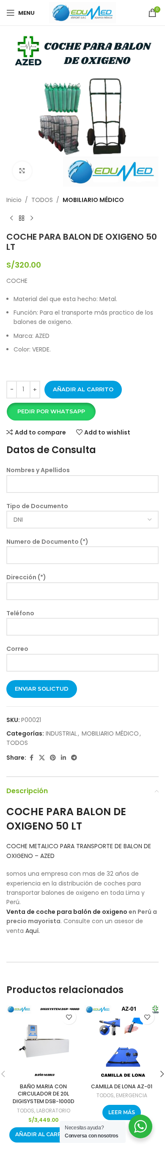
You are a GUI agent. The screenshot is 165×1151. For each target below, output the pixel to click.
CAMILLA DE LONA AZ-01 (121, 1086)
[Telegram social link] (74, 758)
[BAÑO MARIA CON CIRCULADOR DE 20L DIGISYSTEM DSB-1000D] (43, 1042)
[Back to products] (21, 218)
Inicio (14, 200)
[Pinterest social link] (52, 758)
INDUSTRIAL (61, 733)
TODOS (42, 200)
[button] (51, 412)
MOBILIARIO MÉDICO (93, 200)
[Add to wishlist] (68, 1017)
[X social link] (41, 758)
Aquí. (32, 931)
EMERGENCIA (131, 1095)
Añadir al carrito (83, 389)
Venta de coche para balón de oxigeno (66, 912)
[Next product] (32, 218)
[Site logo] (82, 12)
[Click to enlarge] (22, 170)
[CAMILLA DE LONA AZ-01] (122, 1042)
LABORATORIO (53, 1110)
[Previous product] (11, 218)
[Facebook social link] (31, 758)
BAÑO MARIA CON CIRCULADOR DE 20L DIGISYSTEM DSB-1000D (43, 1094)
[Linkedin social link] (63, 758)
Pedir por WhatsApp (51, 411)
